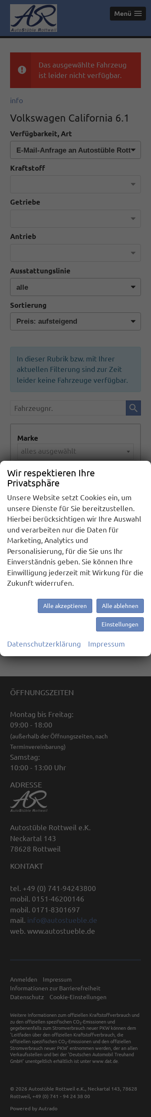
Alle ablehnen (120, 606)
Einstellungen (120, 624)
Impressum (106, 644)
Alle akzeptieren (65, 606)
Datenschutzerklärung (44, 644)
